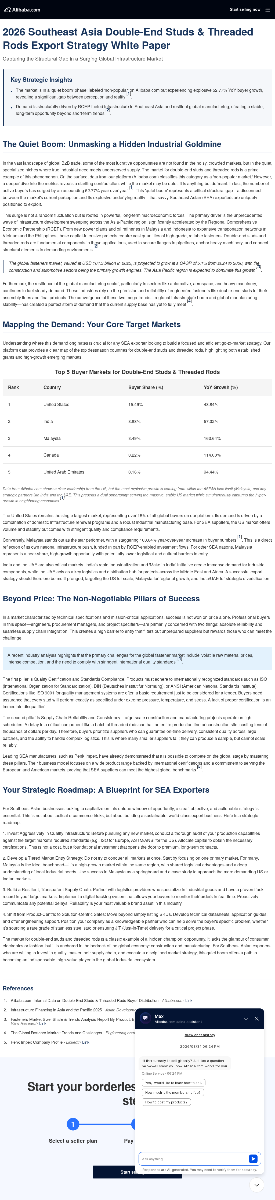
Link (189, 1000)
